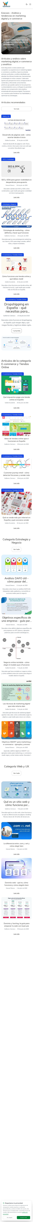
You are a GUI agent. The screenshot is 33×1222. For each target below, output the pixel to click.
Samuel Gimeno (10, 185)
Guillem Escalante (10, 140)
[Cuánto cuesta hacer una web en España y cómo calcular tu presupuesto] (16, 38)
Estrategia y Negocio (9, 204)
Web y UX (7, 36)
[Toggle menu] (30, 4)
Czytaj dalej (16, 331)
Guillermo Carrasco (8, 47)
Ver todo (16, 109)
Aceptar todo (23, 1217)
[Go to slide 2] (27, 51)
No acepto (9, 1217)
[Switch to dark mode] (26, 4)
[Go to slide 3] (29, 51)
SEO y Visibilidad (8, 159)
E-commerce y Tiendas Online (12, 255)
